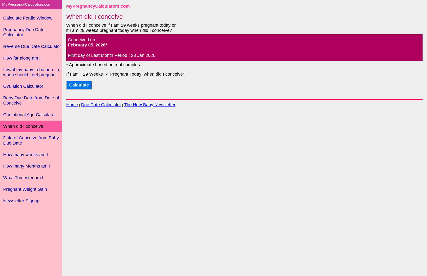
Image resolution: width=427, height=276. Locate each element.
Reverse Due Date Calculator (32, 46)
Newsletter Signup (21, 200)
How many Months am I (26, 166)
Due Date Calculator (101, 104)
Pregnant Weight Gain (25, 189)
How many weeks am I (25, 154)
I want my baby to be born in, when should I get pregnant (31, 72)
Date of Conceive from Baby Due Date (31, 140)
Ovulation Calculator (23, 86)
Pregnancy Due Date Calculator (23, 32)
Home (72, 104)
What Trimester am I (23, 177)
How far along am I (22, 58)
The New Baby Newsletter (149, 104)
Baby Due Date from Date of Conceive (31, 100)
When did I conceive (23, 126)
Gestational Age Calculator (29, 114)
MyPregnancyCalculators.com (98, 6)
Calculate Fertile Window (27, 18)
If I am (73, 74)
